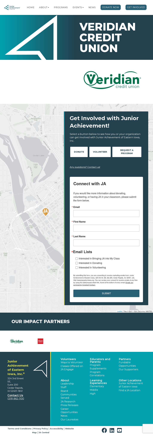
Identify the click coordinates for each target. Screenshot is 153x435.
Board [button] (64, 391)
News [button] (64, 415)
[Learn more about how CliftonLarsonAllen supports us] (16, 341)
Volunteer (100, 151)
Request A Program (126, 152)
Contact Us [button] (15, 395)
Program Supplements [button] (98, 367)
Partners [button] (125, 359)
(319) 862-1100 (15, 398)
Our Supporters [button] (128, 369)
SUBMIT (106, 293)
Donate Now (110, 7)
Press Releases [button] (69, 405)
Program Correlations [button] (97, 374)
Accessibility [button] (56, 428)
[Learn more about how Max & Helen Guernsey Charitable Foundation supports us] (88, 341)
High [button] (92, 393)
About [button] (65, 380)
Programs (61, 7)
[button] (48, 7)
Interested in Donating (90, 263)
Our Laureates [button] (69, 419)
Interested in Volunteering (92, 267)
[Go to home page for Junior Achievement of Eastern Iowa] (12, 7)
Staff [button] (63, 387)
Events (77, 7)
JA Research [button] (68, 401)
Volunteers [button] (68, 359)
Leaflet (119, 311)
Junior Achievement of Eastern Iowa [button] (131, 385)
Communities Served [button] (68, 396)
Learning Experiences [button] (98, 381)
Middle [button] (94, 389)
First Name (79, 221)
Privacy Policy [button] (40, 428)
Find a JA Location (129, 390)
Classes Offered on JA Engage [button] (72, 368)
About (43, 7)
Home (30, 7)
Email (76, 207)
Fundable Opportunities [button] (127, 364)
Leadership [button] (67, 383)
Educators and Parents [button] (100, 360)
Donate (79, 151)
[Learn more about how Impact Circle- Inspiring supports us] (64, 341)
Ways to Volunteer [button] (72, 362)
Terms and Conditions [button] (19, 428)
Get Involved (136, 7)
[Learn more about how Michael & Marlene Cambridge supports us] (112, 341)
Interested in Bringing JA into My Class (99, 258)
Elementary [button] (97, 386)
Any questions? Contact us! (85, 167)
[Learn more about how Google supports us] (40, 341)
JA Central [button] (44, 432)
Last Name (79, 236)
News (92, 7)
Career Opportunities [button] (69, 410)
